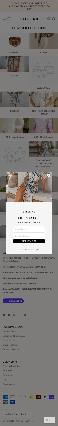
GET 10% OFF (29, 241)
